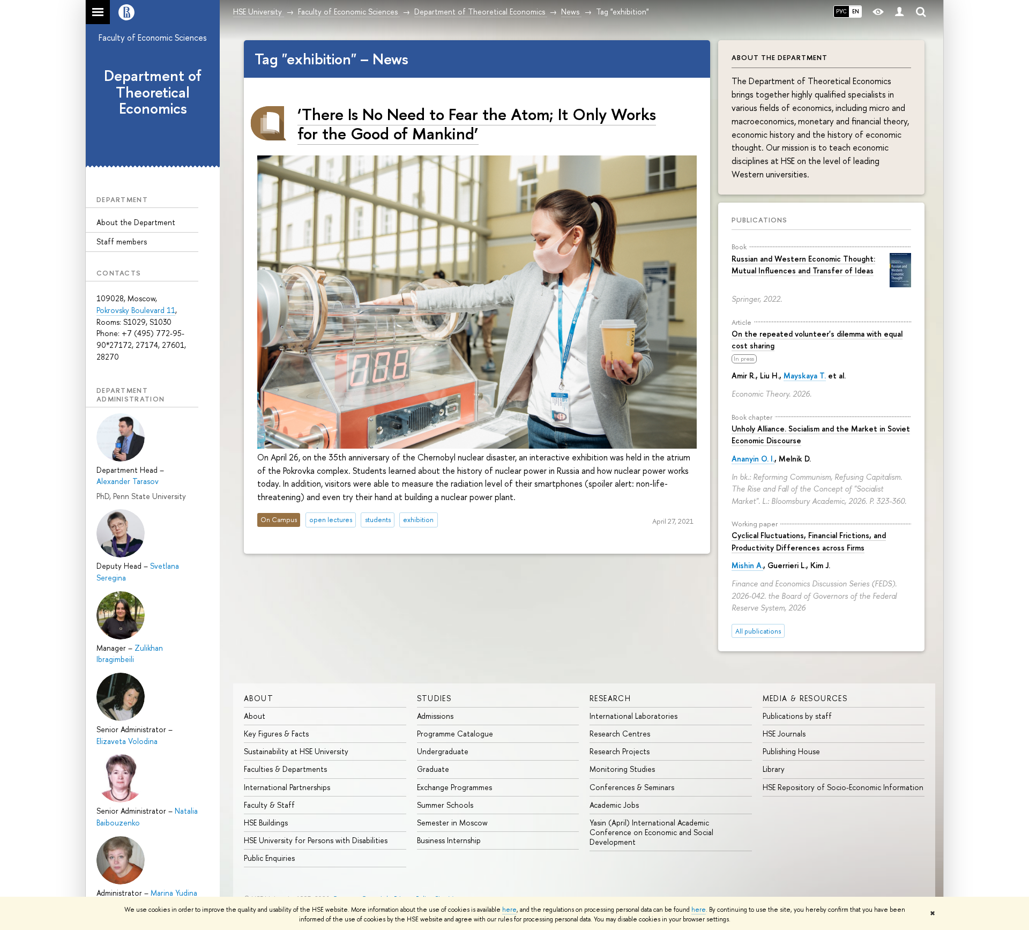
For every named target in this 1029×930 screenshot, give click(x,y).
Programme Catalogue (455, 733)
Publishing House (791, 751)
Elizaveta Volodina (127, 741)
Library (774, 769)
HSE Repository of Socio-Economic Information (843, 787)
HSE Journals (784, 733)
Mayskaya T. (805, 375)
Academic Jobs (614, 805)
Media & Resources (805, 698)
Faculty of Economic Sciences (153, 37)
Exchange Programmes (454, 787)
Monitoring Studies (622, 769)
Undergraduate (442, 751)
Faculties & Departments (285, 769)
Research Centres (620, 733)
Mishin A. (747, 565)
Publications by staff (797, 716)
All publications (758, 631)
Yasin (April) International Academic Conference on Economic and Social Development (651, 832)
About (258, 698)
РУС (841, 11)
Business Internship (449, 840)
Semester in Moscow (452, 822)
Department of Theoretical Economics (153, 92)
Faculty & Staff (269, 805)
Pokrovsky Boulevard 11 (135, 310)
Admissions (435, 716)
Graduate (433, 769)
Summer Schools (445, 805)
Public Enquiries (269, 858)
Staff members (121, 241)
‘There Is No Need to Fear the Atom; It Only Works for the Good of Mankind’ (476, 123)
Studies (434, 698)
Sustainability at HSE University (296, 751)
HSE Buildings (266, 822)
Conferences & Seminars (632, 787)
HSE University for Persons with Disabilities (315, 840)
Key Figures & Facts (276, 733)
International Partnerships (287, 787)
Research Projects (620, 751)
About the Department (135, 222)
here (509, 909)
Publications (759, 220)
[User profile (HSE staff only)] (899, 12)
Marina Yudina (174, 893)
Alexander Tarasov (127, 481)
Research (610, 698)
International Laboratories (633, 716)
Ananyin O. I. (753, 458)
